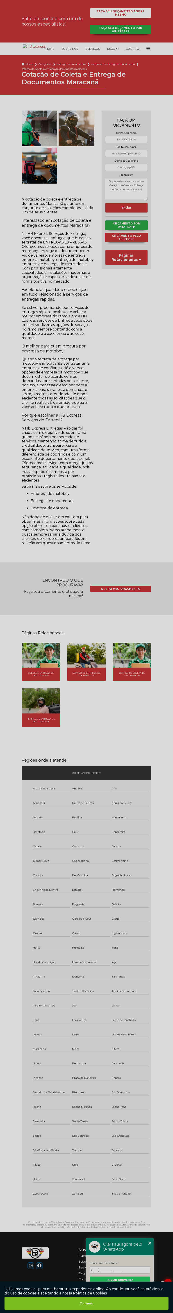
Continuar (86, 1303)
